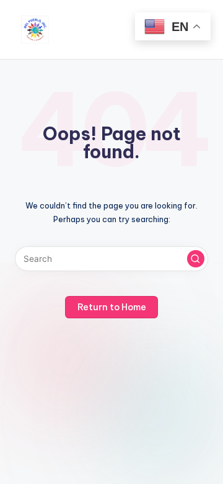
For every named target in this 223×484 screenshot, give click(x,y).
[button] (195, 258)
